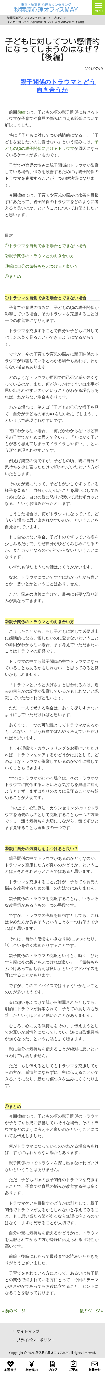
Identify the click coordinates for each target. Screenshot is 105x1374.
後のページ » (91, 1311)
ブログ (57, 18)
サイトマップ (28, 1331)
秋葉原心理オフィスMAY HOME (26, 18)
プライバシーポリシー (36, 1340)
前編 (21, 112)
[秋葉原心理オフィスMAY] (46, 7)
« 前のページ (13, 1311)
